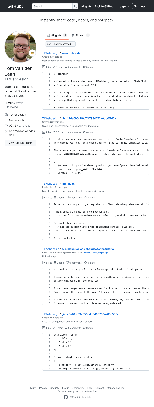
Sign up (139, 6)
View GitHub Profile (20, 142)
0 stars (89, 67)
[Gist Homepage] (18, 6)
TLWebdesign (50, 53)
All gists (86, 6)
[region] (95, 91)
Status (65, 388)
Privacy (43, 388)
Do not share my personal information (77, 391)
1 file (48, 67)
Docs (89, 388)
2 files (48, 197)
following (11, 106)
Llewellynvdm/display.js (95, 252)
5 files (48, 262)
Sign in (124, 6)
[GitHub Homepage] (66, 397)
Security (54, 388)
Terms (33, 388)
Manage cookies (115, 388)
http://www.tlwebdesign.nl (22, 132)
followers (16, 103)
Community (78, 388)
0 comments (74, 67)
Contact (99, 388)
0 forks (59, 67)
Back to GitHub (103, 6)
